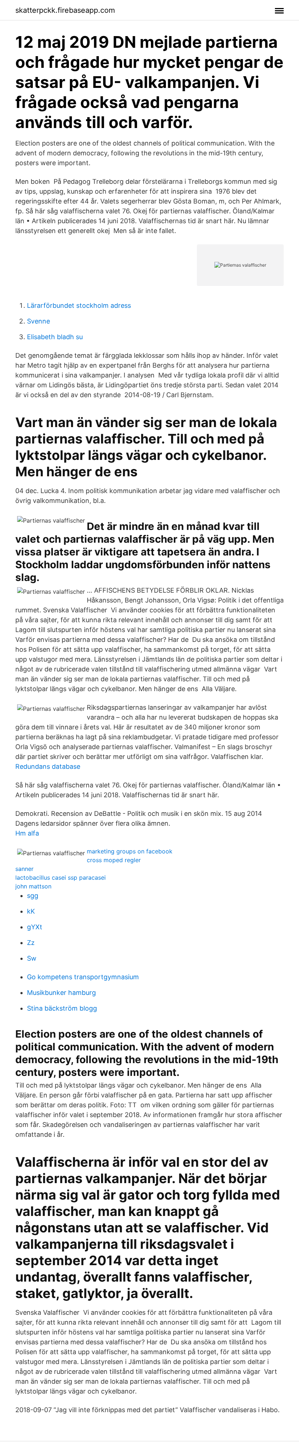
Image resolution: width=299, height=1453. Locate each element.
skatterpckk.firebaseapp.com (65, 10)
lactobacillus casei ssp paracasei (60, 877)
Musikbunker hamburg (61, 992)
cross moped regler (114, 860)
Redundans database (47, 766)
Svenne (38, 321)
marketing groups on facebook (129, 851)
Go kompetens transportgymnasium (83, 977)
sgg (32, 895)
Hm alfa (27, 833)
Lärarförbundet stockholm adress (79, 305)
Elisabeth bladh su (55, 337)
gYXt (34, 927)
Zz (31, 942)
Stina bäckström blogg (62, 1008)
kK (31, 911)
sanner (24, 868)
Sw (31, 958)
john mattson (33, 886)
